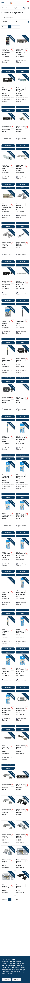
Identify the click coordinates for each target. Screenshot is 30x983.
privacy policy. (9, 970)
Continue (6, 979)
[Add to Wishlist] (12, 50)
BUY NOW (8, 71)
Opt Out (16, 979)
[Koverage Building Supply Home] (15, 3)
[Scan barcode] (27, 8)
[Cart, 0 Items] (27, 3)
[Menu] (3, 3)
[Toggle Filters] (28, 22)
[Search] (24, 7)
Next (17, 27)
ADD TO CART (8, 68)
